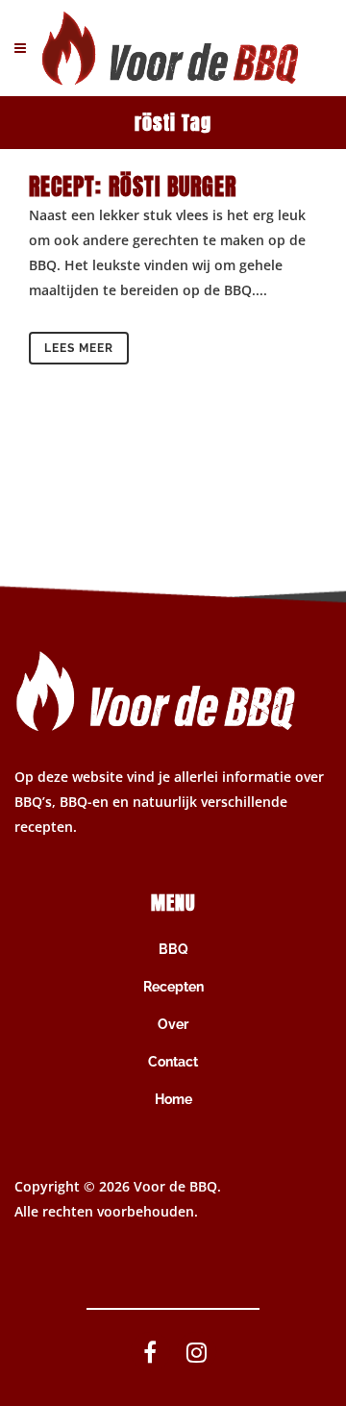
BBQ (173, 949)
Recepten (173, 986)
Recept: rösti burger (132, 186)
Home (173, 1099)
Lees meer (78, 348)
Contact (173, 1061)
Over (173, 1024)
